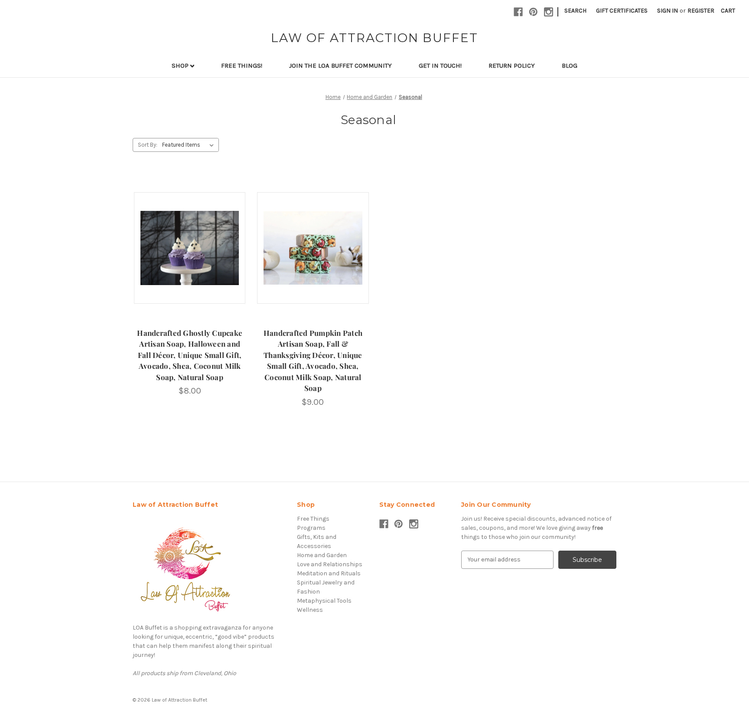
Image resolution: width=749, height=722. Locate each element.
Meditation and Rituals (329, 573)
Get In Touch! (440, 65)
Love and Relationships (329, 564)
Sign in (667, 10)
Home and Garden (322, 555)
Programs (311, 528)
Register (700, 10)
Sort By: (147, 144)
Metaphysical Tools (324, 600)
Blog (569, 65)
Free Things (313, 518)
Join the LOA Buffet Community (340, 65)
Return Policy (511, 65)
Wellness (310, 610)
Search (575, 10)
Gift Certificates (622, 10)
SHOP (181, 65)
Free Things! (241, 65)
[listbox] (189, 144)
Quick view (189, 240)
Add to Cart (189, 255)
